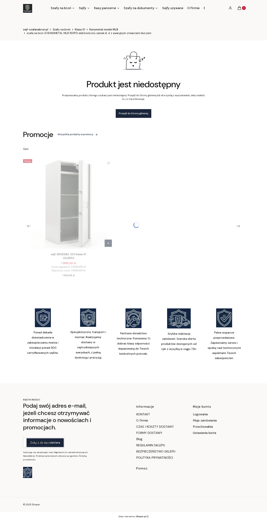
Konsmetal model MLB (103, 29)
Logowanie (200, 414)
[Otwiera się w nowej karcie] (27, 472)
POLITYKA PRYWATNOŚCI (154, 458)
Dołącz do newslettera (45, 442)
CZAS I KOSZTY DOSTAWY (155, 427)
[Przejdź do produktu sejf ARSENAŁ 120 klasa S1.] (68, 203)
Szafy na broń (61, 29)
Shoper (36, 504)
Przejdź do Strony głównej (133, 113)
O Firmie (142, 420)
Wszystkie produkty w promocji (75, 134)
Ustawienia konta (204, 433)
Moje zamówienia (205, 420)
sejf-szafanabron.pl (35, 29)
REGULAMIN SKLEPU (150, 445)
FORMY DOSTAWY (149, 433)
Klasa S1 (80, 29)
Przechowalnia (203, 427)
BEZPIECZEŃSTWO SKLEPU (155, 451)
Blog (139, 439)
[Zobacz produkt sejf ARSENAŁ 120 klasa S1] (108, 243)
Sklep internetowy (132, 516)
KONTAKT (143, 414)
